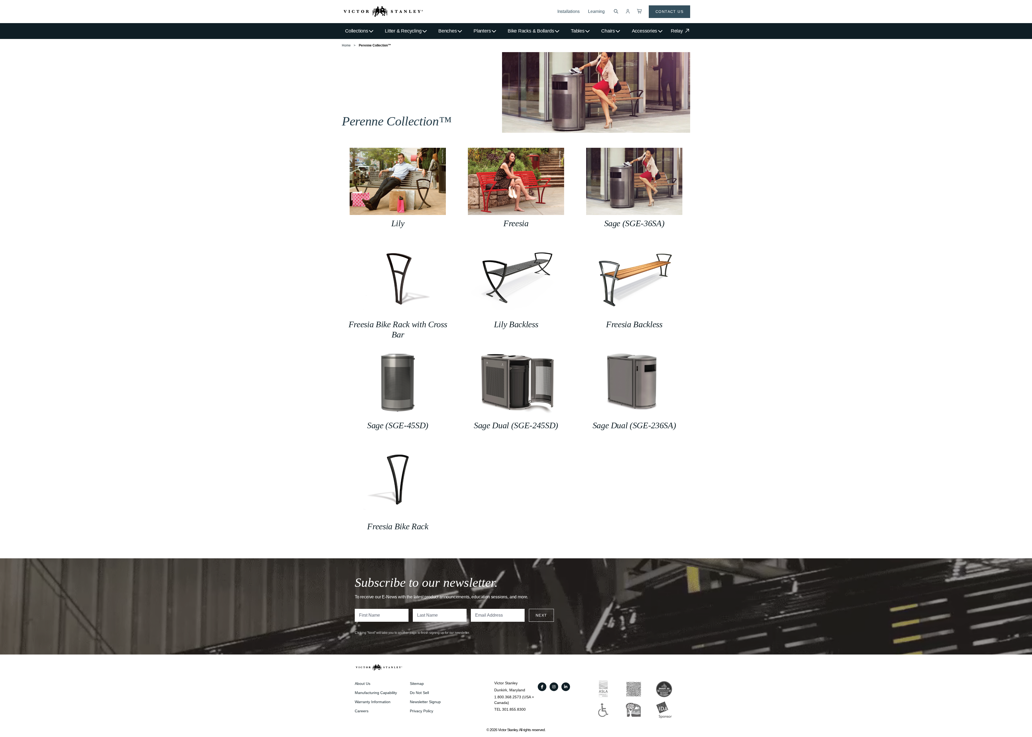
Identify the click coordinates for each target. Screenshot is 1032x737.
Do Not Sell (419, 693)
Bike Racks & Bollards (531, 31)
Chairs (608, 31)
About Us (362, 683)
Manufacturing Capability (376, 693)
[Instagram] (554, 686)
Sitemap (417, 683)
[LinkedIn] (565, 686)
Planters (482, 31)
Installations (568, 11)
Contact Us (669, 11)
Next (541, 615)
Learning (596, 11)
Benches (447, 31)
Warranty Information (372, 702)
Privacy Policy (421, 711)
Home (346, 45)
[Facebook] (542, 686)
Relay (677, 31)
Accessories (644, 31)
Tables (578, 31)
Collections (356, 31)
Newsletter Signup (425, 702)
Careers (361, 711)
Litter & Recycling (403, 31)
